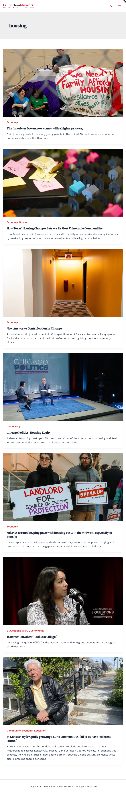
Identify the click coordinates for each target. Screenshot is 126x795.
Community (37, 630)
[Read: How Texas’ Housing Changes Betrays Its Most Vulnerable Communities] (63, 182)
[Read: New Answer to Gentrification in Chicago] (63, 282)
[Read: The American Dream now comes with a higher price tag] (63, 82)
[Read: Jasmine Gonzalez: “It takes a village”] (63, 590)
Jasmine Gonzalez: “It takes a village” (32, 637)
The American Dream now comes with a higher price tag (45, 128)
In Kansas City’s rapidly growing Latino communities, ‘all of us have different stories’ (59, 739)
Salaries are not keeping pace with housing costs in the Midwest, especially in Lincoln (59, 534)
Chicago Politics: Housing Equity (29, 432)
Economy (12, 122)
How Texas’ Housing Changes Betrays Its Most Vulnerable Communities (55, 228)
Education (40, 730)
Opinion (23, 222)
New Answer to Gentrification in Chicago (34, 328)
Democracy (13, 426)
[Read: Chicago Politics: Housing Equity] (63, 386)
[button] (111, 6)
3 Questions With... (18, 630)
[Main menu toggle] (119, 6)
